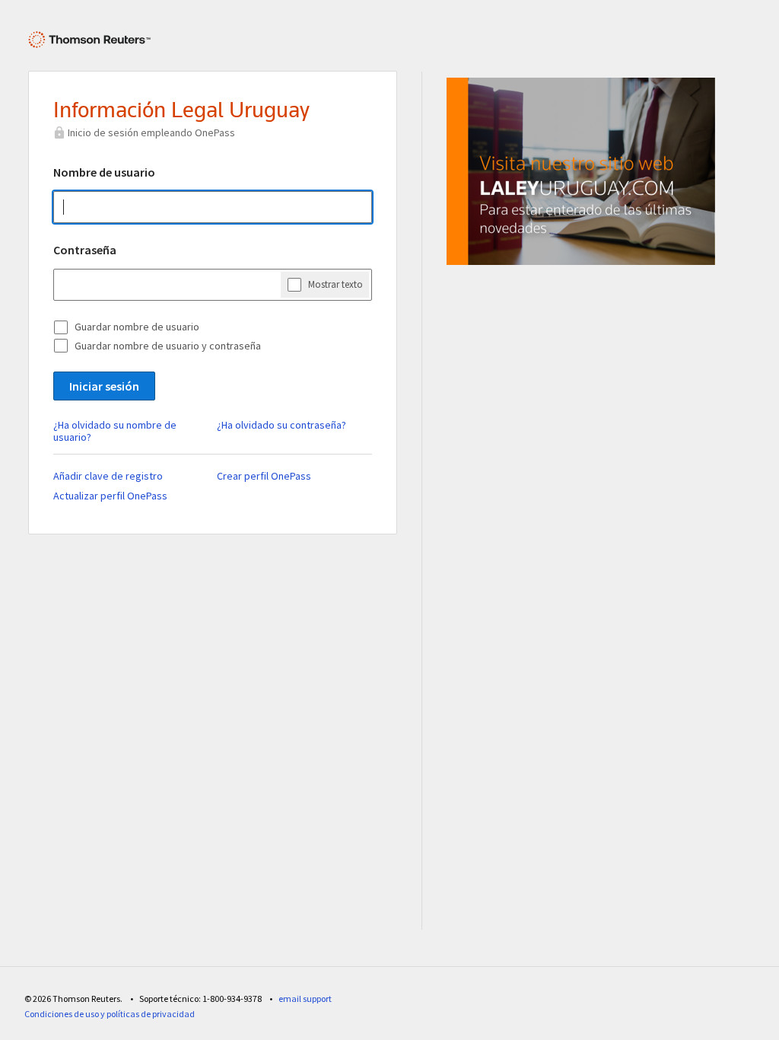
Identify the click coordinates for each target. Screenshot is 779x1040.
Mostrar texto (335, 284)
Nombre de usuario (104, 172)
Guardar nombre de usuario (137, 326)
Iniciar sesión (104, 386)
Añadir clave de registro (108, 476)
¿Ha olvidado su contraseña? (281, 425)
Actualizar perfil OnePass (110, 495)
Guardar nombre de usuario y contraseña (168, 346)
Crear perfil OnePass (264, 476)
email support (305, 998)
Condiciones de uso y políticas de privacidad (109, 1013)
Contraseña (84, 249)
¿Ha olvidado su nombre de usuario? (114, 431)
